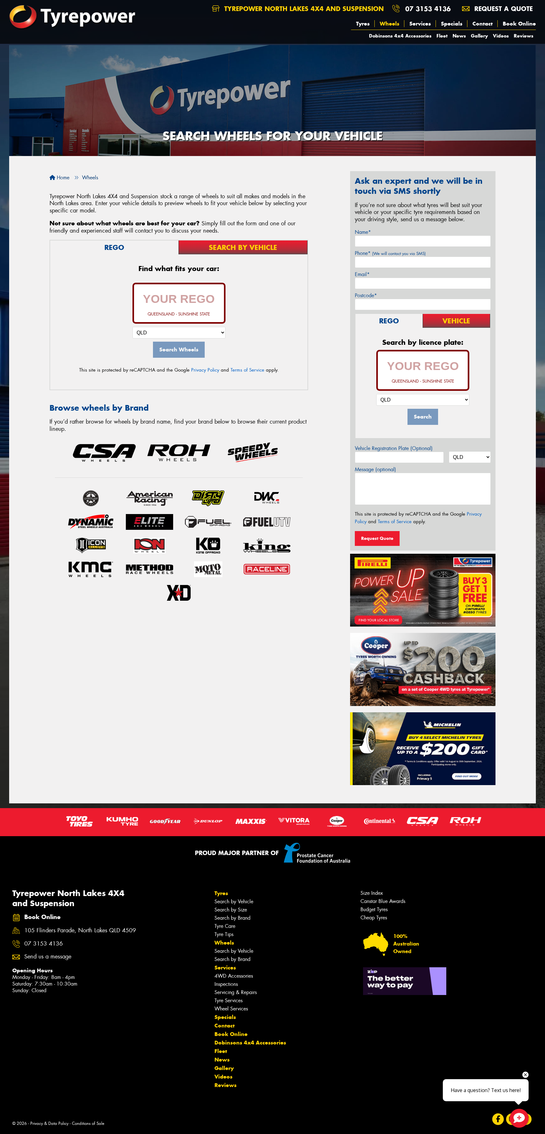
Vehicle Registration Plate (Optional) (394, 448)
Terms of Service (247, 370)
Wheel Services (231, 1008)
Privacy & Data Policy (49, 1123)
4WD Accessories (233, 976)
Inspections (226, 984)
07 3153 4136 (428, 9)
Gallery (479, 36)
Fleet (442, 36)
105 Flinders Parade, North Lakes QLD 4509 (80, 930)
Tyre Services (228, 1000)
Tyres (363, 23)
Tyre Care (224, 926)
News (459, 36)
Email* (362, 274)
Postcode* (366, 295)
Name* (363, 232)
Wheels (389, 23)
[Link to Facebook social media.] (498, 1119)
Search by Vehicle (233, 901)
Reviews (523, 36)
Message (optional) (375, 469)
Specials (451, 23)
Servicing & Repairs (235, 992)
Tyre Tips (223, 934)
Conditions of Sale (88, 1123)
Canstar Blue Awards (382, 901)
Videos (501, 36)
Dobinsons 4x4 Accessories (400, 36)
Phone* (390, 253)
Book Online (519, 23)
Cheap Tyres (373, 917)
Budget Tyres (374, 909)
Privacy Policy (205, 370)
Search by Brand (232, 918)
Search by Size (230, 909)
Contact (482, 23)
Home (62, 177)
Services (420, 23)
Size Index (371, 893)
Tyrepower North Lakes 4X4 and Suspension (303, 9)
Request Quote (377, 538)
